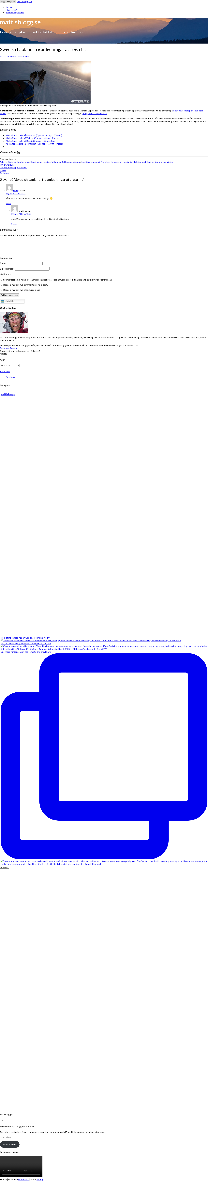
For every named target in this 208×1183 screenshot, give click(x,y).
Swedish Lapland (138, 161)
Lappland (95, 161)
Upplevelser (160, 161)
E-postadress (7, 268)
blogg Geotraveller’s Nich (94, 113)
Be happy (4, 172)
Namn (3, 263)
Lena (15, 190)
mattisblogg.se (24, 1)
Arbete (3, 161)
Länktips (85, 161)
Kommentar (6, 258)
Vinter (170, 161)
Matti (13, 56)
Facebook (5, 371)
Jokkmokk (56, 161)
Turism (150, 161)
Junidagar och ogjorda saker (13, 166)
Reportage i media (120, 161)
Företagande (23, 161)
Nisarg (40, 1179)
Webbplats (5, 274)
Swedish (9, 301)
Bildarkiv (12, 161)
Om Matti (10, 6)
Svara (8, 203)
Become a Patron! (8, 348)
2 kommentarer (22, 56)
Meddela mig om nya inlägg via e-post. (21, 289)
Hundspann (35, 161)
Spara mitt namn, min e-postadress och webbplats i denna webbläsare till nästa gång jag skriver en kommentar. (57, 279)
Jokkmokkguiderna (15, 12)
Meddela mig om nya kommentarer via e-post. (25, 284)
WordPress (23, 1179)
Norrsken (105, 161)
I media (46, 161)
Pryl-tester (11, 9)
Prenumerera (9, 1144)
